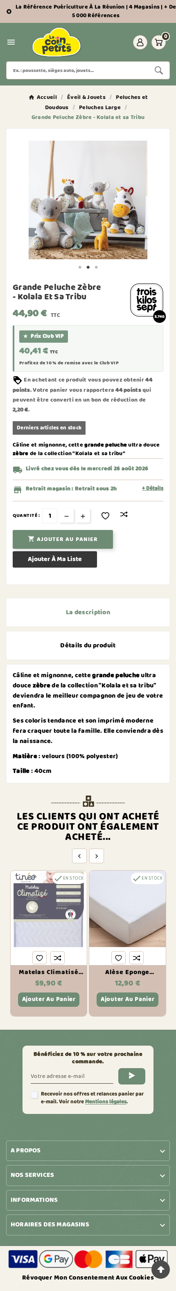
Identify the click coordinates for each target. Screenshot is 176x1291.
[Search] (159, 70)
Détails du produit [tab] (87, 645)
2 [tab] (88, 267)
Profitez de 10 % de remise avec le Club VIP (69, 363)
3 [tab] (96, 267)
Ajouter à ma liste (55, 559)
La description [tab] (88, 612)
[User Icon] (140, 42)
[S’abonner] (131, 1076)
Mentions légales (105, 1102)
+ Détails (152, 488)
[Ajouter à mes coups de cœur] (105, 515)
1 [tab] (80, 267)
